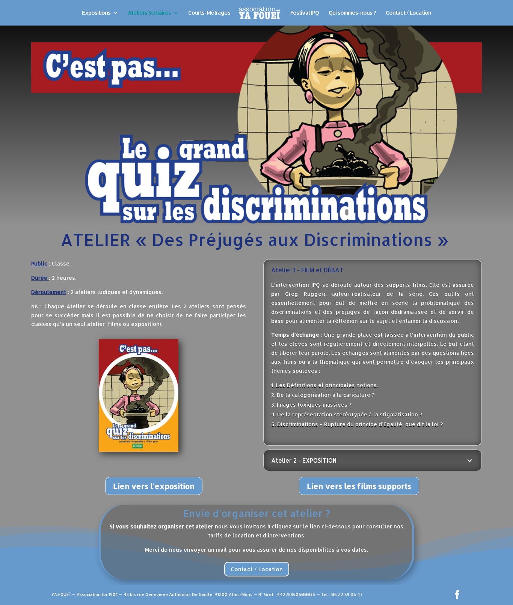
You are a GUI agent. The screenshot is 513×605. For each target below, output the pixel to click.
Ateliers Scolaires (149, 13)
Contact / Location (408, 13)
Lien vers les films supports (359, 486)
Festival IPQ (304, 13)
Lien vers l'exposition (154, 486)
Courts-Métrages (209, 13)
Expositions (96, 13)
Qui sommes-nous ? (352, 13)
